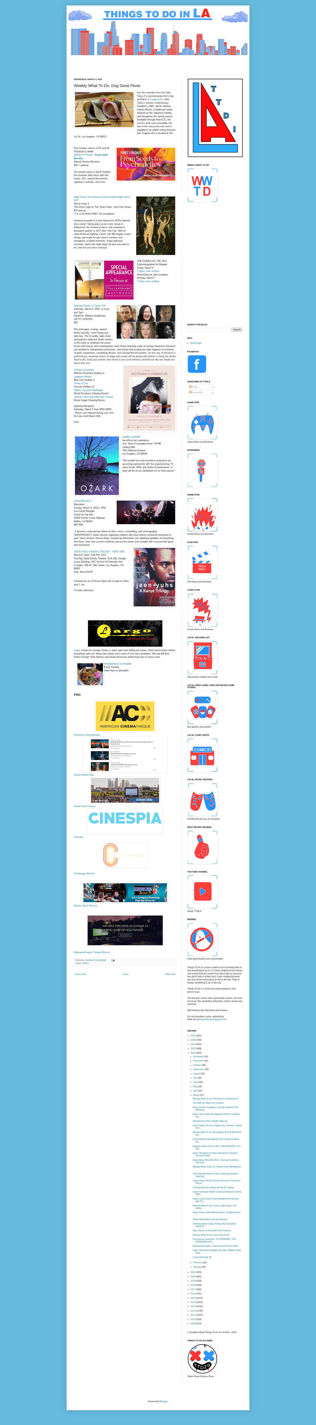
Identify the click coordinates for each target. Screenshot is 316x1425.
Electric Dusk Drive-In (85, 905)
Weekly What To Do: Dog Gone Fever (211, 1235)
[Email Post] (112, 960)
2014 (193, 1302)
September (199, 1069)
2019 (193, 1281)
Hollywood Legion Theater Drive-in (92, 952)
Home (126, 974)
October (197, 1065)
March (196, 1095)
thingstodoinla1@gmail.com (213, 1019)
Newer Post (80, 974)
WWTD (85, 963)
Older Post (170, 974)
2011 (193, 1315)
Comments (197, 392)
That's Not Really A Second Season (210, 1219)
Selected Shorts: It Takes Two (90, 305)
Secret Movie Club (83, 774)
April (195, 1090)
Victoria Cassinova (84, 369)
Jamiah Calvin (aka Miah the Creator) (93, 396)
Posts (194, 387)
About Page (196, 343)
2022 (193, 1053)
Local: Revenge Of (202, 1257)
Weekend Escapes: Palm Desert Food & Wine (215, 1246)
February (198, 1262)
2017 (193, 1289)
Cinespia (78, 837)
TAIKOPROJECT (83, 501)
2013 (193, 1306)
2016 (193, 1293)
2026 (193, 1035)
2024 (193, 1044)
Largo (77, 650)
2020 (193, 1276)
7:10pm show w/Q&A (148, 271)
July (195, 1078)
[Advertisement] (140, 63)
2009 (193, 1323)
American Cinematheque (87, 734)
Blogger (164, 1401)
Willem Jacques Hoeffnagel (88, 390)
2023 (193, 1048)
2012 (193, 1310)
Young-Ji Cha (81, 383)
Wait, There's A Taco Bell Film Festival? (212, 1230)
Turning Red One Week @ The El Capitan (213, 1187)
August (197, 1073)
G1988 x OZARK (131, 437)
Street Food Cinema (84, 806)
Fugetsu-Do (156, 99)
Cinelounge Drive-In (84, 873)
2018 (193, 1285)
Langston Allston (82, 376)
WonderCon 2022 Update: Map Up (210, 1121)
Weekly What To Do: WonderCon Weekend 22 (215, 1098)
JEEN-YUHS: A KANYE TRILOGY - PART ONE (100, 551)
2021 (193, 1272)
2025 (193, 1040)
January (197, 1267)
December (198, 1056)
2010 (193, 1319)
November (198, 1060)
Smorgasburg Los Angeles (118, 663)
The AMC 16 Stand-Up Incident (208, 1103)
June (196, 1082)
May (195, 1086)
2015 (193, 1298)
